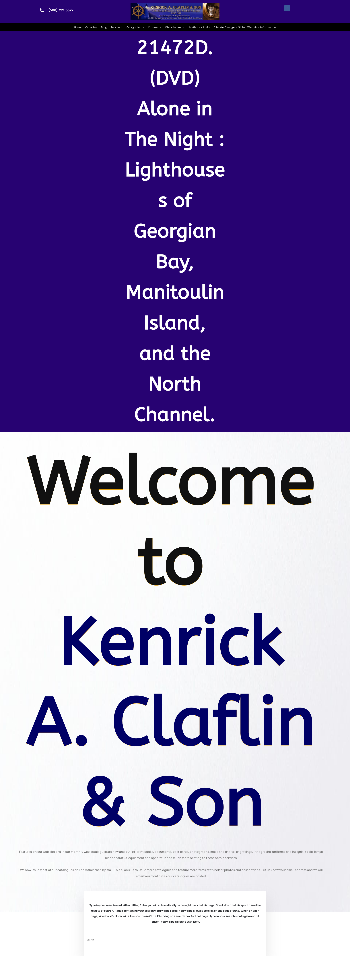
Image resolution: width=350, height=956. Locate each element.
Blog (104, 27)
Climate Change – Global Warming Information (245, 27)
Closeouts (154, 27)
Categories (134, 27)
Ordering (91, 27)
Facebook (116, 27)
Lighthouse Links (199, 27)
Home (78, 27)
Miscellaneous (174, 27)
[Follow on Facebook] (287, 8)
